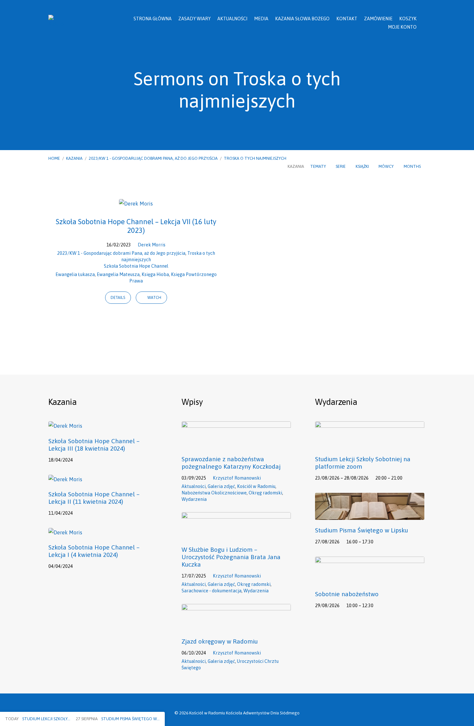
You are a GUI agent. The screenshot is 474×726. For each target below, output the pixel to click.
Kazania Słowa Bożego (302, 18)
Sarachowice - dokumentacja (212, 590)
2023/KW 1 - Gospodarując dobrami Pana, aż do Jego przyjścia (153, 158)
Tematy (318, 166)
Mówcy (387, 166)
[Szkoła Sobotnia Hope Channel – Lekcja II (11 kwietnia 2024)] (65, 479)
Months (413, 166)
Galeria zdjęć (221, 486)
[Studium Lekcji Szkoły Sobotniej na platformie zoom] (369, 444)
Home (54, 158)
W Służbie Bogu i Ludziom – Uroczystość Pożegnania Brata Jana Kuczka (231, 557)
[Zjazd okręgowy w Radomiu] (236, 626)
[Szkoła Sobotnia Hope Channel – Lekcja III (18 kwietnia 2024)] (65, 426)
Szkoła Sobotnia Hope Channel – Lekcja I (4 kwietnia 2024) (94, 551)
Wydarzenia (194, 499)
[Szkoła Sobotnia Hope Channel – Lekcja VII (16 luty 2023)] (136, 203)
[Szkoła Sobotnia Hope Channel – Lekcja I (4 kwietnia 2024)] (65, 532)
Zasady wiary (194, 18)
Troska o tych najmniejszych (255, 158)
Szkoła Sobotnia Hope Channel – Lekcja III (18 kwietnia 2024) (94, 444)
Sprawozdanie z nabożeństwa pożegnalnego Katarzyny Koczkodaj (231, 462)
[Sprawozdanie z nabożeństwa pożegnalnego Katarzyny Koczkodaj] (236, 444)
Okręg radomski (265, 492)
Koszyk (408, 18)
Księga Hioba (155, 274)
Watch (153, 297)
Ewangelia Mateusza (118, 274)
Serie (341, 166)
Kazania (74, 158)
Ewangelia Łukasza (75, 274)
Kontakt (346, 18)
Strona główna (152, 18)
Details (118, 297)
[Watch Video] (82, 459)
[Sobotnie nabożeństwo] (369, 579)
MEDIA (261, 18)
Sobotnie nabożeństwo (347, 593)
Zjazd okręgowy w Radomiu (220, 641)
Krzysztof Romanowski (237, 478)
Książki (363, 166)
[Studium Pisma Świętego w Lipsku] (369, 515)
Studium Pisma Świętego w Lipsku (361, 530)
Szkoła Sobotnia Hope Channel (136, 266)
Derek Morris (151, 244)
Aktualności (232, 18)
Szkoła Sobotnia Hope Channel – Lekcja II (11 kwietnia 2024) (94, 498)
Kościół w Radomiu (256, 486)
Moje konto (402, 27)
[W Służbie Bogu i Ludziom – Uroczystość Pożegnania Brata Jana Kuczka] (236, 535)
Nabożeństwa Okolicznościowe (214, 492)
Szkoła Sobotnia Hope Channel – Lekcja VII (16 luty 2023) (136, 225)
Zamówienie (378, 18)
